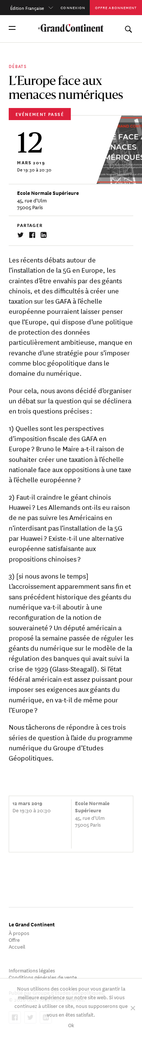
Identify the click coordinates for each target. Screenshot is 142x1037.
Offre (14, 939)
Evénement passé (40, 113)
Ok (71, 1025)
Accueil (17, 946)
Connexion (73, 7)
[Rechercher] (128, 28)
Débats (18, 65)
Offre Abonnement (116, 7)
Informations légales (32, 970)
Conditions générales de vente (43, 977)
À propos (19, 933)
